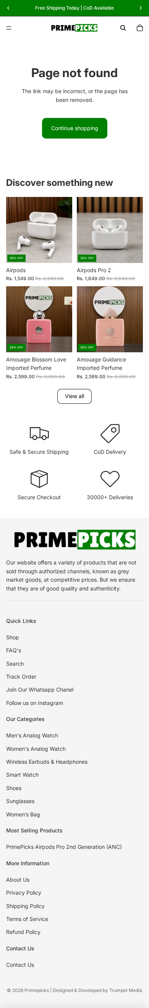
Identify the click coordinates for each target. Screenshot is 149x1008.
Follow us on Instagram (34, 703)
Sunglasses (20, 801)
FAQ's (13, 650)
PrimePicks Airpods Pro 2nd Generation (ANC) (64, 846)
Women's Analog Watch (36, 748)
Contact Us (20, 964)
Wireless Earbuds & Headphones (46, 761)
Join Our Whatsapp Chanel (39, 689)
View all (74, 396)
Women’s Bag (23, 814)
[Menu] (9, 28)
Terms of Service (27, 919)
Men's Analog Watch (32, 735)
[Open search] (123, 27)
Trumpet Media (125, 990)
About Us (17, 879)
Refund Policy (23, 932)
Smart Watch (22, 774)
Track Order (21, 676)
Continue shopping (74, 128)
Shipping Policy (25, 906)
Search (15, 663)
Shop (12, 637)
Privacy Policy (23, 892)
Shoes (13, 788)
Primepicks (36, 990)
